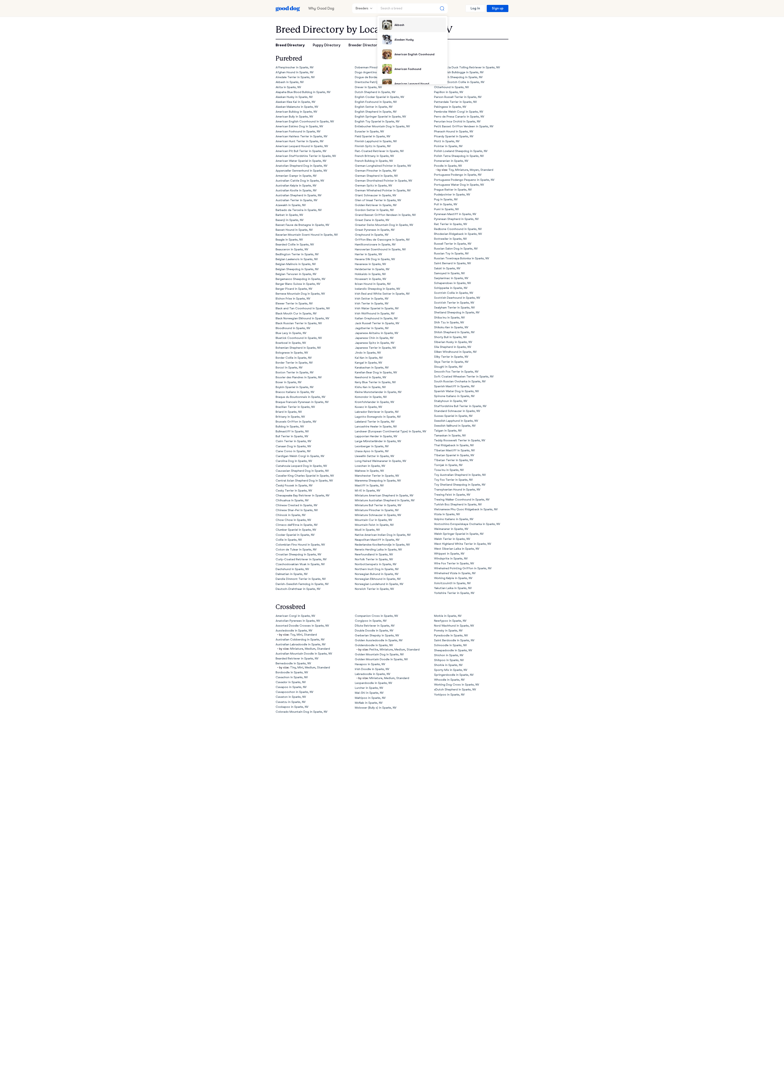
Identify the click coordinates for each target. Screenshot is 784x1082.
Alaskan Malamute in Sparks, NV (297, 107)
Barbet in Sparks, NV (289, 215)
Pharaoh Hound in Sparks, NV (453, 131)
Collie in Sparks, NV (289, 540)
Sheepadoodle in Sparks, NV (453, 650)
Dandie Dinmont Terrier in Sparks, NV (301, 579)
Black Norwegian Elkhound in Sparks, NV (302, 318)
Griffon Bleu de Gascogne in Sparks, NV (382, 239)
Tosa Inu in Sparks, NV (449, 470)
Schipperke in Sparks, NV (450, 288)
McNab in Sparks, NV (368, 703)
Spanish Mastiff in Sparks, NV (454, 386)
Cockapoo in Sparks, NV (292, 707)
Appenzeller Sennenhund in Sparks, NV (301, 170)
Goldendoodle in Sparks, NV (374, 645)
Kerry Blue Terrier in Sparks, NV (375, 382)
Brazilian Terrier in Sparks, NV (295, 407)
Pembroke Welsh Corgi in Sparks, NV (458, 111)
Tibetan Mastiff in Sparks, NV (454, 450)
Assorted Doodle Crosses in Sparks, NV (302, 625)
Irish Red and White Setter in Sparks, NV (382, 293)
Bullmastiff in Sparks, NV (292, 431)
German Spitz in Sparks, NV (373, 185)
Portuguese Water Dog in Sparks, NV (459, 184)
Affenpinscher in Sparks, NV (294, 67)
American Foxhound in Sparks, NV (298, 131)
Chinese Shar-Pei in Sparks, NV (297, 510)
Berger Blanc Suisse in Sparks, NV (298, 284)
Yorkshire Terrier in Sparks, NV (454, 593)
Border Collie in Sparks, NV (294, 358)
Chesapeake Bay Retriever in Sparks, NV (302, 495)
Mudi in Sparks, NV (367, 530)
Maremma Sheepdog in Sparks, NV (378, 480)
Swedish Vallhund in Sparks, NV (455, 425)
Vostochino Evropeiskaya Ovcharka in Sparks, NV (467, 524)
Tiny (293, 667)
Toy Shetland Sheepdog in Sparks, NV (459, 484)
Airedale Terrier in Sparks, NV (295, 77)
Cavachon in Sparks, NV (292, 677)
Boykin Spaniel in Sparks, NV (294, 387)
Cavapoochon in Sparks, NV (294, 692)
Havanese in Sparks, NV (370, 264)
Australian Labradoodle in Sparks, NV (300, 644)
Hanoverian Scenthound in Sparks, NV (380, 249)
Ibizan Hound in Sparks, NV (373, 284)
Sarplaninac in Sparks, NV (451, 278)
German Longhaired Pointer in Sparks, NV (383, 166)
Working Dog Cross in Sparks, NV (456, 684)
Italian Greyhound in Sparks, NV (376, 318)
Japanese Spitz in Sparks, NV (374, 343)
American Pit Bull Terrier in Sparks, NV (301, 151)
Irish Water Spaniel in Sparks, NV (377, 308)
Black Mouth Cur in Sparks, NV (296, 313)
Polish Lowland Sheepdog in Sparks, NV (460, 151)
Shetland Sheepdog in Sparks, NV (456, 312)
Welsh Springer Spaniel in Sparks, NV (458, 534)
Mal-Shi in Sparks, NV (369, 693)
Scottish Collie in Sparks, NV (453, 293)
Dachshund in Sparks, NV (292, 569)
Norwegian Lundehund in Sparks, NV (379, 584)
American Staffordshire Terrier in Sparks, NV (306, 156)
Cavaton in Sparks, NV (291, 697)
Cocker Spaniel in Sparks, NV (295, 535)
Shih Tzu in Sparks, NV (449, 322)
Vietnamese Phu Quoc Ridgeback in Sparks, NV (466, 509)
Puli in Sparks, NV (445, 204)
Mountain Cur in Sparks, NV (373, 520)
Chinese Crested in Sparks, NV (296, 505)
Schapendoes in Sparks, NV (452, 283)
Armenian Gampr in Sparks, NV (296, 176)
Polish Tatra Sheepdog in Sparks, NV (459, 156)
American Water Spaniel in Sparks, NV (301, 161)
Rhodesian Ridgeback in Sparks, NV (458, 234)
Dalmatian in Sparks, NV (291, 574)
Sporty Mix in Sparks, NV (450, 670)
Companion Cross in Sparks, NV (376, 616)
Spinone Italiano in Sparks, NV (454, 396)
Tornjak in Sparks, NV (448, 465)
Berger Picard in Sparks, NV (294, 289)
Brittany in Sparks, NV (290, 416)
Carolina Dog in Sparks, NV (294, 461)
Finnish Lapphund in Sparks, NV (376, 141)
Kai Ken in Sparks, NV (369, 358)
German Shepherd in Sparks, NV (376, 176)
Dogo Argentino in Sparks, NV (375, 72)
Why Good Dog (321, 8)
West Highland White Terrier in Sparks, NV (462, 544)
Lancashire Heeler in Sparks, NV (376, 426)
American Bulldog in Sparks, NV (296, 111)
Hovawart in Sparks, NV (370, 279)
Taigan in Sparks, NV (448, 430)
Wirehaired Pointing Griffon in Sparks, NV (462, 568)
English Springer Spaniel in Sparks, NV (380, 116)
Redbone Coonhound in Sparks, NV (458, 229)
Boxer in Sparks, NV (288, 382)
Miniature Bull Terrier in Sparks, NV (378, 505)
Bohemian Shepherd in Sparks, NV (298, 348)
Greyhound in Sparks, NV (371, 234)
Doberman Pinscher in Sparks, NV (377, 67)
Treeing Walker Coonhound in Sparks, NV (461, 499)
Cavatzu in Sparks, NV (290, 702)
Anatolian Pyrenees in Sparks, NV (298, 621)
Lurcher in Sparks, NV (369, 688)
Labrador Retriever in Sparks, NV (377, 412)
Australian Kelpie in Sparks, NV (296, 185)
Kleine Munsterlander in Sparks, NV (378, 392)
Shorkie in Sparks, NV (448, 665)
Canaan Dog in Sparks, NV (293, 446)
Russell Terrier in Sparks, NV (452, 243)
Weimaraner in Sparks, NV (451, 529)
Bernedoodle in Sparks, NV (293, 663)
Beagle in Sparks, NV (289, 239)
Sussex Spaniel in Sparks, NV (453, 416)
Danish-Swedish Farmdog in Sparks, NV (302, 584)
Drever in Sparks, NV (368, 87)
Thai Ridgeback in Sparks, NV (454, 445)
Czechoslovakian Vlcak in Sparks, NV (300, 564)
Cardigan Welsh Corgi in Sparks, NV (300, 456)
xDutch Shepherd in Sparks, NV (455, 689)
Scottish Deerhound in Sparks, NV (457, 298)
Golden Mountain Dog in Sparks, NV (379, 654)
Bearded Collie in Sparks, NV (295, 244)
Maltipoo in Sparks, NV (370, 698)
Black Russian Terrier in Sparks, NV (299, 323)
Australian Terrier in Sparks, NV (296, 200)
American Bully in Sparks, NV (294, 116)
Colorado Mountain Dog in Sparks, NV (301, 712)
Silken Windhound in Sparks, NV (455, 352)
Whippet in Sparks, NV (449, 553)
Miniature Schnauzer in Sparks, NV (378, 515)
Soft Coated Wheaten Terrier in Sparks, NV (463, 376)
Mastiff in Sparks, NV (369, 485)
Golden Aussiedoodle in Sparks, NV (378, 640)
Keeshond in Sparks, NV (370, 377)
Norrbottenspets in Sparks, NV (375, 564)
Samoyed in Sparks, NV (449, 273)
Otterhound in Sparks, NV (451, 87)
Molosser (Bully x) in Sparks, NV (375, 707)
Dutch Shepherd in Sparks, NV (375, 92)
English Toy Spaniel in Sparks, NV (377, 121)
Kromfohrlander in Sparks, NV (374, 402)
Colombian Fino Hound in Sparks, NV (300, 544)
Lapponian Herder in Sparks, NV (376, 436)
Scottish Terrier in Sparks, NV (454, 302)
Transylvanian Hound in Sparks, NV (457, 489)
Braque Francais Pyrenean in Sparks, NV (302, 402)
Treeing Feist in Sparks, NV (452, 494)
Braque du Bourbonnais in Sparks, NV (300, 397)
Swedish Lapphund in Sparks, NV (456, 421)
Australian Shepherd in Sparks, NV (298, 195)
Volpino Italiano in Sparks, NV (453, 519)
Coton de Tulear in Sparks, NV (296, 549)
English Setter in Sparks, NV (373, 107)
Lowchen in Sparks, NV (370, 466)
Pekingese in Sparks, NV (450, 107)
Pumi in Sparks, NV (446, 209)
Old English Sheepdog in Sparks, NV (458, 77)
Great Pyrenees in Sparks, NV (374, 230)
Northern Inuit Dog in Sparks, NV (377, 569)
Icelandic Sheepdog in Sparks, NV (377, 289)
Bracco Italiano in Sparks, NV (295, 392)
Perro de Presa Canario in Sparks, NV (459, 116)
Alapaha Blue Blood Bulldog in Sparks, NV (303, 92)
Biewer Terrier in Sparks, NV (294, 303)
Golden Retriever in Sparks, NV (375, 205)
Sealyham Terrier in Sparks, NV (454, 307)
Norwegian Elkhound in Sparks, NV (378, 579)
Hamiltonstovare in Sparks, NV (375, 244)
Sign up (497, 8)
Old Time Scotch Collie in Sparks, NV (459, 82)
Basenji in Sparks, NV (289, 220)
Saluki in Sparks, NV (447, 268)
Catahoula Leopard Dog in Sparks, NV (301, 466)
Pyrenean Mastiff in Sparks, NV (455, 214)
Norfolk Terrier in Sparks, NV (374, 559)
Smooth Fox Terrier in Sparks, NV (456, 371)
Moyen (474, 170)
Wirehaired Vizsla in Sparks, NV (455, 573)
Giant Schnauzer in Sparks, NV (375, 195)
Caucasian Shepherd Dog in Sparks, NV (302, 471)
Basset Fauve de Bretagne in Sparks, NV (302, 225)
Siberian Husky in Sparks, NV (453, 342)
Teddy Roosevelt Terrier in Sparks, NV (459, 440)
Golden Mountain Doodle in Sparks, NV (381, 659)
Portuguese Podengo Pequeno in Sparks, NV (464, 180)
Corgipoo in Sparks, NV (370, 621)
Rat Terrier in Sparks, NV (450, 224)
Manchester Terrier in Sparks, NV (377, 475)
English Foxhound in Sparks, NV (376, 102)
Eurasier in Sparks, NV (369, 131)
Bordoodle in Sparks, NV (292, 672)
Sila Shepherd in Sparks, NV (452, 347)
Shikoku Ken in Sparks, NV (451, 327)
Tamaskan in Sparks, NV (450, 435)
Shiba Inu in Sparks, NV (449, 317)
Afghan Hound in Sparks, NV (294, 72)
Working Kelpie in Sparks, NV (453, 578)
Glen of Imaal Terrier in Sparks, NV (378, 200)
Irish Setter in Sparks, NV (371, 298)
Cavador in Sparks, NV (291, 682)
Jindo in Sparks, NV (368, 352)
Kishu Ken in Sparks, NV (370, 387)
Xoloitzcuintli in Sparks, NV (452, 583)
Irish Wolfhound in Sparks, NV (374, 313)
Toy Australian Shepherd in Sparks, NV (460, 475)
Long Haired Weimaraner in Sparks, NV (380, 461)
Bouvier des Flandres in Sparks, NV (299, 377)
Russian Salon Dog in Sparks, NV (456, 248)
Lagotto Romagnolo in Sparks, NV (378, 416)
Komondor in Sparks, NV (371, 397)
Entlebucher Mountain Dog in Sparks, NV (382, 126)
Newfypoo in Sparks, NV (450, 621)
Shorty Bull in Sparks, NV (450, 337)
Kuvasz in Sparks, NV (368, 407)
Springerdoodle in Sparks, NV (453, 675)
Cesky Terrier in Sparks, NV (294, 490)
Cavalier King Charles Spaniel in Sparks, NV (305, 475)
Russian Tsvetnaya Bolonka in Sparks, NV (461, 258)
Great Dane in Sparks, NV (372, 220)
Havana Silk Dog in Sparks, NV (375, 259)
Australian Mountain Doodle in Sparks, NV (304, 653)
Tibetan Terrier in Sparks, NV (453, 460)
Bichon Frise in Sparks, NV (293, 298)
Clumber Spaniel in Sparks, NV (296, 530)
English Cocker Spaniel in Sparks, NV (379, 97)
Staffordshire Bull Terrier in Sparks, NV (460, 406)
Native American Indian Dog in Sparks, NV (383, 535)
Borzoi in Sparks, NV (289, 367)
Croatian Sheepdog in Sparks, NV (298, 554)
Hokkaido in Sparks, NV (370, 274)
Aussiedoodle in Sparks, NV (294, 630)
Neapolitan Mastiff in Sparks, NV (377, 540)
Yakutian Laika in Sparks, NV (453, 588)
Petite (373, 649)
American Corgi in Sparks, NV (295, 616)
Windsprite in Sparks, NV (451, 558)
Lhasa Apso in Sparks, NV (372, 451)
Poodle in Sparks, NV (448, 166)
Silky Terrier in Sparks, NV (451, 356)
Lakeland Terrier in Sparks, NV (374, 421)
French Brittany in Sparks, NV (374, 156)
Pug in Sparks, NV (446, 199)
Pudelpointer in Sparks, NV (452, 194)
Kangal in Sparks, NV (368, 362)
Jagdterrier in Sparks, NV (372, 328)
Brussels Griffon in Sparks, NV (296, 421)
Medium (310, 648)
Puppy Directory (326, 45)
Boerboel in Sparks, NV (291, 343)
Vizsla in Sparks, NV (447, 514)
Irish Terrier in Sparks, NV (371, 303)
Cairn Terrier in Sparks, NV (293, 441)
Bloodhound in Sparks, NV (293, 328)
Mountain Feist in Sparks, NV (374, 525)
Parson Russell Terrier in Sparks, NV (457, 97)
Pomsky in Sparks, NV (448, 630)
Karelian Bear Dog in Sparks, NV (376, 372)
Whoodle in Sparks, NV (449, 679)
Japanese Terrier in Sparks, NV (375, 348)
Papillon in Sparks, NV (448, 92)
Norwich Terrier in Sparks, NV (374, 589)
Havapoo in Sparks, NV (370, 664)
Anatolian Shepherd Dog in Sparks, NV (301, 166)
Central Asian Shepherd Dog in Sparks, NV (304, 480)
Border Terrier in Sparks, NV (294, 362)
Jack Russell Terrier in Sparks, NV (377, 323)
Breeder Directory (364, 45)
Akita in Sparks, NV (288, 87)
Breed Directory (290, 45)
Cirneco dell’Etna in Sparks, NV (296, 525)
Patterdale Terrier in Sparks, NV (455, 102)
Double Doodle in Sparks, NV (374, 630)
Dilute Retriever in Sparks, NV (374, 625)
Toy (451, 170)
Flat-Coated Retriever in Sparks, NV (379, 151)
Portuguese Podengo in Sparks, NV (457, 174)
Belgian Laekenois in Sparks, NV (297, 259)
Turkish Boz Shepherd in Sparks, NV (458, 504)
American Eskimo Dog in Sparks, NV (299, 126)
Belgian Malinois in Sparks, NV (296, 264)
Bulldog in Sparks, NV (290, 426)
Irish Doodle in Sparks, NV (372, 669)
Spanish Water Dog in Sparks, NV (456, 391)
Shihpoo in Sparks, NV (449, 660)
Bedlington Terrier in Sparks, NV (297, 254)
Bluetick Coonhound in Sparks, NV (299, 338)
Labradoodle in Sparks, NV (372, 674)
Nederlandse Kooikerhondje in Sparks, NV (382, 544)
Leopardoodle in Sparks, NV (373, 683)
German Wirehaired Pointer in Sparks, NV (383, 190)
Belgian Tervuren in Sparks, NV (296, 274)
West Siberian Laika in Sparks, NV (456, 548)
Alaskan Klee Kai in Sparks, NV (295, 102)
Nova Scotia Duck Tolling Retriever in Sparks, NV (467, 67)
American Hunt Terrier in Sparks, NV (299, 141)
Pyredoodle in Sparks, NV (451, 635)
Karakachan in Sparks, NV (372, 367)
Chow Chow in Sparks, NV (293, 520)
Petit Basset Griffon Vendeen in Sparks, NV (463, 126)
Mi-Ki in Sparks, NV (367, 490)
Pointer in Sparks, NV (448, 146)
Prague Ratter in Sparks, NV (453, 189)
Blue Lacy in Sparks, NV (291, 333)
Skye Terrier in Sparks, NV (451, 362)
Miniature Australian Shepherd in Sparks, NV (384, 500)
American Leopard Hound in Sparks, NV (302, 146)
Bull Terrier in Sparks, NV (292, 436)
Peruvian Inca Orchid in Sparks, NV (457, 121)
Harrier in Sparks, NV (368, 254)
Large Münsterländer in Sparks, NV (378, 441)
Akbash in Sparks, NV (290, 82)
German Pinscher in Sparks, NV (375, 170)
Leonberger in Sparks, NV (372, 446)
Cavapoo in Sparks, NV (291, 687)
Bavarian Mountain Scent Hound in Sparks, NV (307, 234)
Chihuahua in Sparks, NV (292, 500)
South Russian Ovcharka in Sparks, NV (460, 381)
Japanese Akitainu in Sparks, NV (376, 333)
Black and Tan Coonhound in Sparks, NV (303, 308)
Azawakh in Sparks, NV (291, 205)
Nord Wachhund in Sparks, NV (454, 625)
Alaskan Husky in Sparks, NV (294, 97)
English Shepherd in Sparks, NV (375, 111)
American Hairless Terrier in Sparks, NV (301, 136)
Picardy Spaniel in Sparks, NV (453, 136)
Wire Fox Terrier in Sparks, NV (454, 563)
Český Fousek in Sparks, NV (294, 485)
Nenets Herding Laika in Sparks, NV (378, 549)
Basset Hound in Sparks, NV (294, 230)
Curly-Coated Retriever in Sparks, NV (301, 559)
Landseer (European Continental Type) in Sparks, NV (390, 431)
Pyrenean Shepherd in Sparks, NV (456, 219)
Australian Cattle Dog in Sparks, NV (300, 180)
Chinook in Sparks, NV (290, 515)
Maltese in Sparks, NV (369, 471)
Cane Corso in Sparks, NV (293, 451)
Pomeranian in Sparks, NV (451, 161)
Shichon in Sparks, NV (448, 655)
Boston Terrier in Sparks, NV (294, 372)
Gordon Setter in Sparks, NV (374, 210)
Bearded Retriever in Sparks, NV (297, 658)
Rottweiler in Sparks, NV (450, 239)
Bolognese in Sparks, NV (292, 352)
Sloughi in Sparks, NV (448, 366)
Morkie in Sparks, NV (447, 616)
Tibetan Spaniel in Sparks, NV (454, 455)
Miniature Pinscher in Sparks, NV (377, 510)
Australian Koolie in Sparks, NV (296, 190)
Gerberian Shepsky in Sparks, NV (377, 635)
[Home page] (288, 8)
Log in (475, 8)
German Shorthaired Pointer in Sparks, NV (383, 180)
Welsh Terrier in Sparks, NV (452, 539)
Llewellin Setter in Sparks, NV (374, 456)
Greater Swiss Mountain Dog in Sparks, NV (384, 225)
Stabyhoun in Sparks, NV (450, 401)
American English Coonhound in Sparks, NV (305, 121)
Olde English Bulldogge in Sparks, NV (458, 72)
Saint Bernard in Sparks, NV (452, 263)
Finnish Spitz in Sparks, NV (373, 146)
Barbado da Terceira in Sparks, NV (299, 210)
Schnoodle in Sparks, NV (450, 645)
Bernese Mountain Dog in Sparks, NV (300, 293)
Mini (299, 634)
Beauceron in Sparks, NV (292, 249)
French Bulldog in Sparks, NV (374, 161)
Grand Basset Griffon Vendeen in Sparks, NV (385, 215)
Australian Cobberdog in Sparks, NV (300, 639)
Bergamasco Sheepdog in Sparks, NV (300, 279)
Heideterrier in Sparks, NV (372, 269)
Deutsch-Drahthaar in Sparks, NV (298, 589)
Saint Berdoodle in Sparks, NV (454, 640)
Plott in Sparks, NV (446, 141)
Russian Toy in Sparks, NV (451, 253)
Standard (486, 170)
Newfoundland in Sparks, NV (374, 554)
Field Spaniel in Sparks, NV (372, 136)
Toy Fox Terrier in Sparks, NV (453, 480)
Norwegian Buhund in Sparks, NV (376, 574)
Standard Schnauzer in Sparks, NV (457, 411)
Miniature (461, 170)
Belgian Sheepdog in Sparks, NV (297, 269)
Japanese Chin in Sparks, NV (374, 338)
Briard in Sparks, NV (289, 412)
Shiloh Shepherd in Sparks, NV (454, 332)
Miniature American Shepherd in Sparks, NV (384, 495)
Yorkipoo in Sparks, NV (449, 694)
